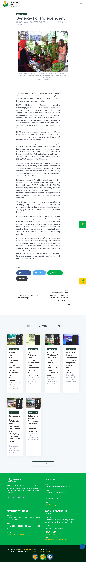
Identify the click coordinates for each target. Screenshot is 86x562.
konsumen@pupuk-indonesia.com (56, 540)
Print (23, 278)
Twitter (40, 273)
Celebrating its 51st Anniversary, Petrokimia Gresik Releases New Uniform (33, 423)
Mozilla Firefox (31, 551)
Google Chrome (44, 551)
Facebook (25, 273)
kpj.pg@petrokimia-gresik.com (17, 534)
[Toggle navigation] (81, 3)
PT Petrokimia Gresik (26, 549)
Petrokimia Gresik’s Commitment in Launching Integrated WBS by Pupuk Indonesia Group (71, 363)
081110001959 (50, 534)
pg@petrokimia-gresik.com (54, 505)
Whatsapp (56, 273)
